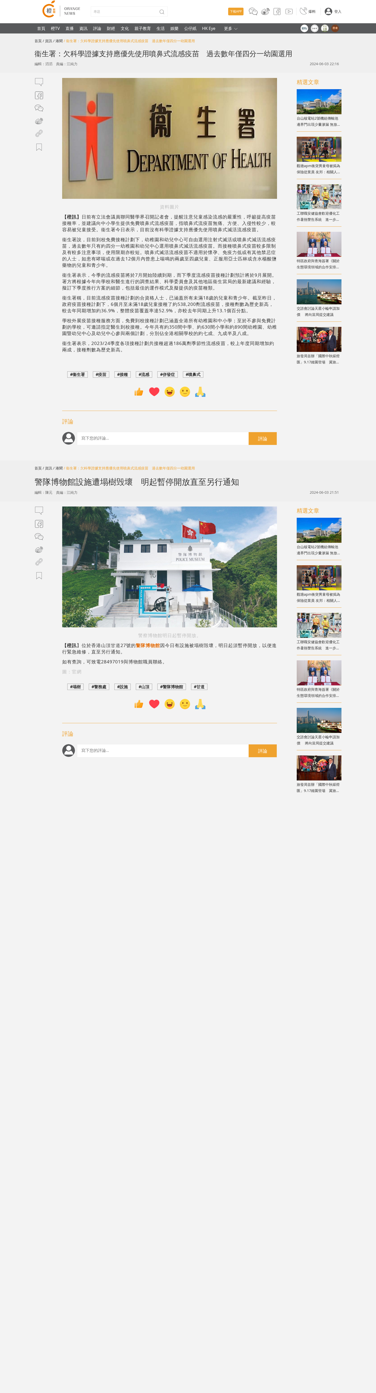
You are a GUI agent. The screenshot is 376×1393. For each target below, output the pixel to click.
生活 (161, 28)
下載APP (236, 11)
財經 (111, 28)
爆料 (312, 11)
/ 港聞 (58, 40)
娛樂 (174, 28)
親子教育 (143, 28)
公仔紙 (190, 28)
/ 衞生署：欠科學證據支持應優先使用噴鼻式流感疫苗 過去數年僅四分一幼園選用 (129, 40)
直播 (69, 28)
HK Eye (208, 28)
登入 (337, 11)
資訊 (83, 28)
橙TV (55, 28)
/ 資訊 (47, 40)
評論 (97, 28)
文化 (125, 28)
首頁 (41, 28)
